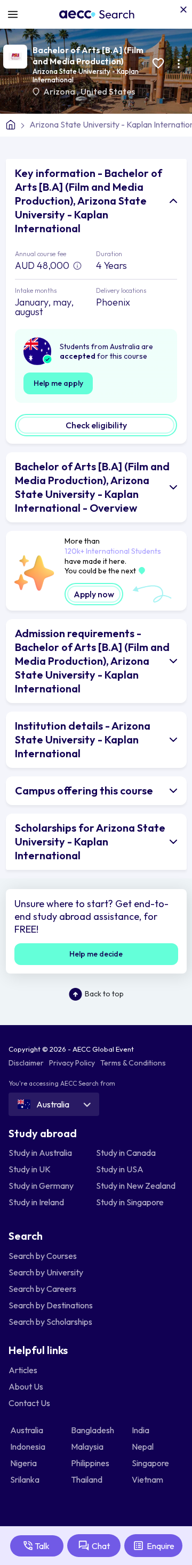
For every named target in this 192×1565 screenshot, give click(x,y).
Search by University (46, 1271)
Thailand (87, 1478)
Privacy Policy (72, 1062)
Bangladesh (93, 1429)
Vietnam (148, 1478)
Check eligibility (96, 425)
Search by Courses (43, 1254)
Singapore (151, 1462)
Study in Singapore (130, 1201)
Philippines (91, 1462)
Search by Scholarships (50, 1320)
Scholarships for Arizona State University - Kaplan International (90, 841)
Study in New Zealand (135, 1185)
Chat (101, 1546)
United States (108, 91)
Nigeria (24, 1462)
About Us (26, 1385)
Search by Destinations (51, 1304)
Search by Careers (42, 1287)
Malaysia (88, 1445)
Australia (27, 1429)
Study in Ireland (36, 1201)
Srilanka (25, 1478)
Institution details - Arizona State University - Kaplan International (82, 739)
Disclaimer (26, 1062)
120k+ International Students (113, 551)
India (141, 1429)
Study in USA (119, 1168)
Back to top (104, 994)
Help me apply (58, 383)
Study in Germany (41, 1185)
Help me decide (96, 954)
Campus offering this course (84, 790)
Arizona (60, 91)
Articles (23, 1369)
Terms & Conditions (133, 1062)
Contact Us (29, 1402)
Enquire (160, 1546)
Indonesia (28, 1445)
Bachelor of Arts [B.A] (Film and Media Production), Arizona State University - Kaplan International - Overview (92, 487)
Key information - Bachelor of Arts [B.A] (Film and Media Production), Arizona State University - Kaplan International (88, 200)
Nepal (143, 1445)
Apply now (94, 594)
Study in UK (30, 1168)
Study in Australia (40, 1152)
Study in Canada (126, 1152)
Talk (42, 1546)
